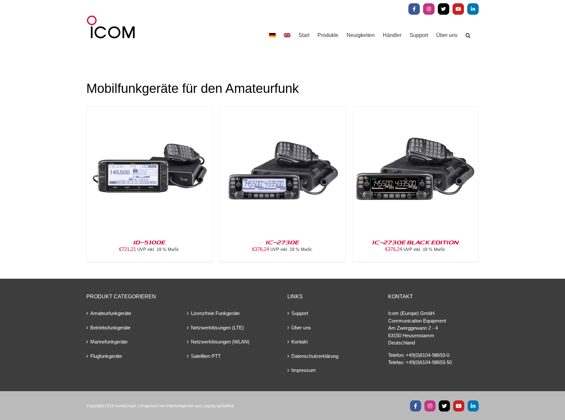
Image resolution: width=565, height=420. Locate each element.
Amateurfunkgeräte (110, 313)
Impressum (303, 370)
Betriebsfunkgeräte (110, 327)
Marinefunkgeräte (109, 341)
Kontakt (299, 341)
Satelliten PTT (206, 356)
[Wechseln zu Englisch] (287, 35)
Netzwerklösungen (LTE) (217, 327)
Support (299, 313)
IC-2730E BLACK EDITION (415, 242)
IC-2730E (282, 242)
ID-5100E (149, 242)
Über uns (301, 327)
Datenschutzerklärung (314, 356)
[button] (468, 35)
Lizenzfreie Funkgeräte (215, 313)
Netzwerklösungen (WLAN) (220, 341)
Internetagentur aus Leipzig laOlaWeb (200, 406)
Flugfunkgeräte (106, 356)
